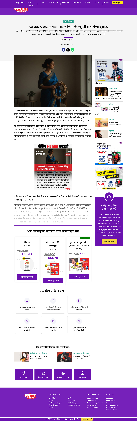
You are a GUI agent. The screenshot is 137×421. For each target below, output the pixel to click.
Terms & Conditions (113, 410)
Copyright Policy (112, 405)
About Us (109, 398)
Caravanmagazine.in (95, 403)
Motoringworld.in (93, 407)
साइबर (42, 2)
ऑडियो (118, 2)
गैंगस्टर (97, 2)
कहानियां (20, 2)
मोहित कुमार (68, 40)
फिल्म (107, 2)
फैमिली (65, 2)
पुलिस (87, 2)
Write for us (110, 400)
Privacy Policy (111, 407)
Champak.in (91, 400)
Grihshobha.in (92, 398)
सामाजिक (77, 2)
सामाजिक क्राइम (43, 353)
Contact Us (110, 403)
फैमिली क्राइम (68, 21)
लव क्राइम (30, 4)
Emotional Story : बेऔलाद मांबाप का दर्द (115, 136)
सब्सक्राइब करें (27, 277)
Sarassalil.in (91, 405)
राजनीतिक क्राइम (55, 403)
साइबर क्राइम (73, 403)
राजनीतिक (54, 2)
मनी (69, 398)
